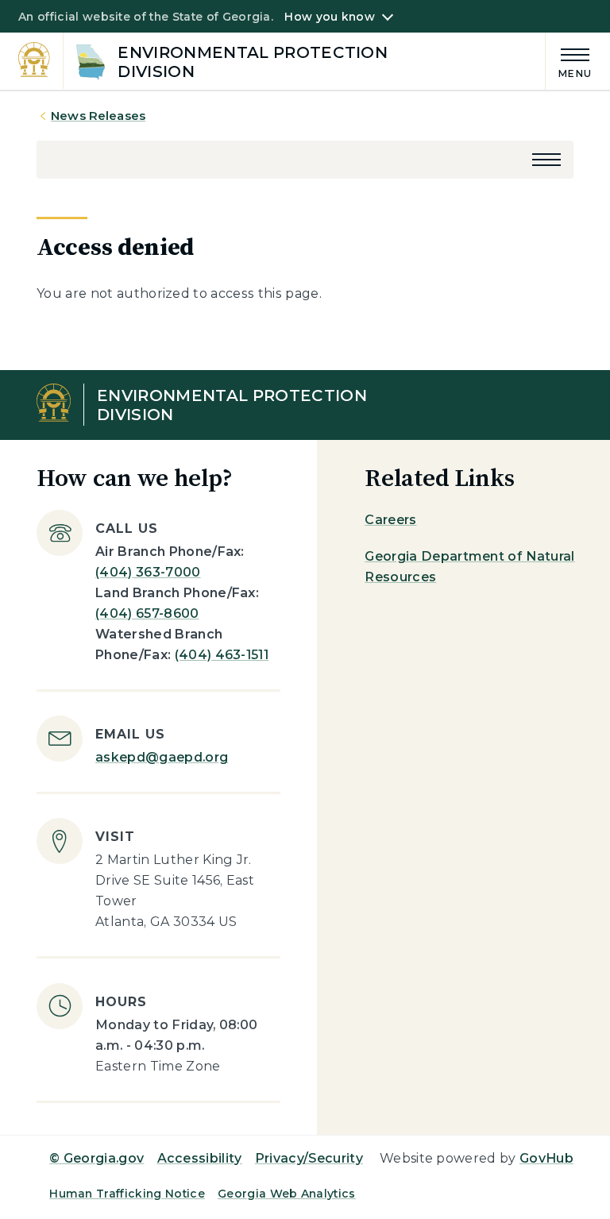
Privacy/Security (309, 1158)
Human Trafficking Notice (127, 1193)
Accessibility (199, 1158)
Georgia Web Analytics (287, 1193)
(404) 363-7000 (147, 572)
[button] (546, 159)
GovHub (546, 1158)
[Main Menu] (569, 60)
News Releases (98, 115)
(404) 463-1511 (221, 654)
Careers (390, 519)
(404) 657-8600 (147, 613)
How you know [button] (329, 16)
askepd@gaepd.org (161, 757)
